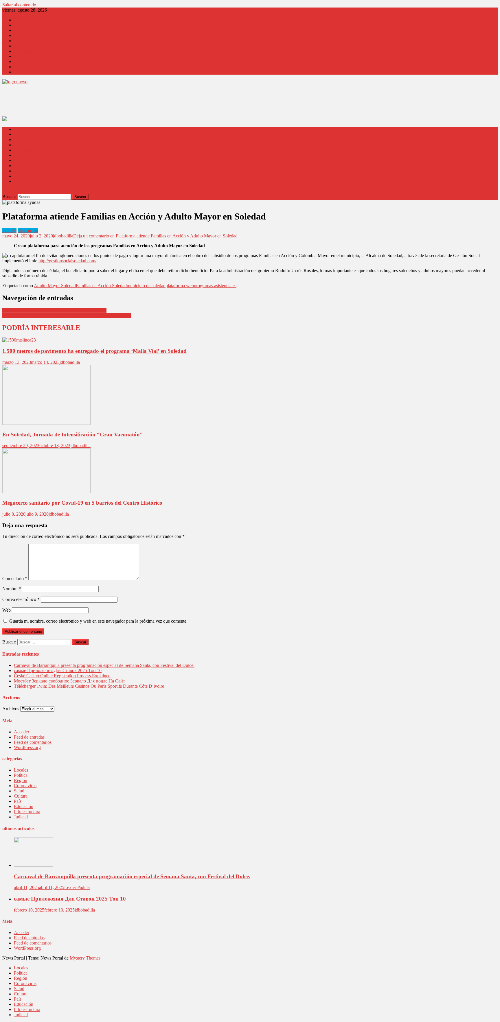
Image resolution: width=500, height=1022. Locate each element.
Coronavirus (25, 45)
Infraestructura (27, 811)
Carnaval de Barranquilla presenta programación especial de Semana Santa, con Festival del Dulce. (104, 665)
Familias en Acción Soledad (101, 285)
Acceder (21, 731)
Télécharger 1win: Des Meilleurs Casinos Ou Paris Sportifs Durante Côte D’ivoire (89, 686)
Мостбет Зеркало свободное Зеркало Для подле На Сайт (69, 680)
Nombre (11, 588)
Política (20, 775)
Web (6, 610)
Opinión (21, 35)
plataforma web (180, 285)
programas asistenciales (215, 285)
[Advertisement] (107, 102)
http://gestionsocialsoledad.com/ (67, 260)
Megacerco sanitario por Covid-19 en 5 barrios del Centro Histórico (82, 503)
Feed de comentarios (33, 742)
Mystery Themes (85, 957)
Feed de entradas (29, 737)
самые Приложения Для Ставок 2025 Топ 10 (58, 670)
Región (20, 25)
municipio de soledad (146, 285)
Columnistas (25, 40)
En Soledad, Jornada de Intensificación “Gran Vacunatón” (72, 434)
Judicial (21, 71)
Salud (19, 56)
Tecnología (28, 230)
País (17, 30)
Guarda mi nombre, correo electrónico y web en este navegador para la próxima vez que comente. (98, 621)
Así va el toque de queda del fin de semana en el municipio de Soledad (66, 315)
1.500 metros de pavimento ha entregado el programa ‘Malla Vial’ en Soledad (94, 351)
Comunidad (24, 51)
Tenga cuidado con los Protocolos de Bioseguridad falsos (54, 310)
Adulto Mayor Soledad (55, 285)
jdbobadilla (63, 235)
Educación (23, 66)
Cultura (20, 61)
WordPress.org (27, 747)
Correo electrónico (21, 599)
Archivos (10, 708)
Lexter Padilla (77, 887)
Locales (21, 19)
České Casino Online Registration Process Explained (62, 675)
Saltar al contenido (19, 4)
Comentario (14, 578)
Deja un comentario (155, 235)
